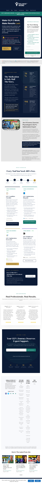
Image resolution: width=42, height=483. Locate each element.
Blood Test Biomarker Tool (21, 423)
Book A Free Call (33, 10)
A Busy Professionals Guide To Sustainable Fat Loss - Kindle (28, 419)
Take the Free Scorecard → (12, 263)
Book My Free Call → (30, 276)
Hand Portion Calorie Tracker (21, 418)
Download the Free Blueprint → (29, 222)
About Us (7, 10)
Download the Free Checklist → (12, 224)
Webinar (27, 10)
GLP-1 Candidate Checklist (21, 386)
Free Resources (21, 10)
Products (15, 10)
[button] (6, 393)
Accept (31, 480)
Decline (37, 480)
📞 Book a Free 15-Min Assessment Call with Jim (21, 356)
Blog (11, 10)
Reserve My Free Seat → (29, 260)
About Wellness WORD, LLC (28, 387)
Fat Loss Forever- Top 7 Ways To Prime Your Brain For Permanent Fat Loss (21, 411)
